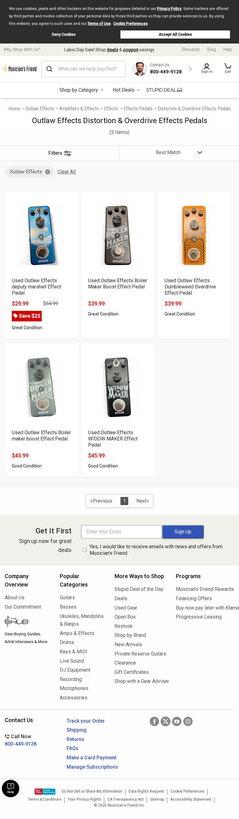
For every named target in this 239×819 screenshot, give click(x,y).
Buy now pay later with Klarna (205, 608)
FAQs (72, 748)
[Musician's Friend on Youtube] (176, 721)
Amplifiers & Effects (79, 109)
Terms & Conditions (45, 799)
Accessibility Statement (190, 799)
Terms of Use (99, 23)
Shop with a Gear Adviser (140, 681)
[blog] (27, 622)
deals (112, 49)
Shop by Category (78, 90)
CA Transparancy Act (125, 799)
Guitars (67, 597)
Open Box (125, 617)
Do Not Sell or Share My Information (92, 791)
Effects (111, 109)
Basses (68, 607)
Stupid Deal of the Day (139, 589)
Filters (55, 153)
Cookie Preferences (130, 23)
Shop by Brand (130, 635)
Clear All (67, 172)
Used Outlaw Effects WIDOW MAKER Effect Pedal (113, 439)
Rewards (191, 49)
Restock (124, 626)
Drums (67, 642)
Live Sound (72, 661)
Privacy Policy (169, 9)
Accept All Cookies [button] (175, 34)
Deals (121, 598)
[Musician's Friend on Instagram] (188, 721)
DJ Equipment (75, 670)
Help (227, 49)
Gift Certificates (132, 672)
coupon (130, 49)
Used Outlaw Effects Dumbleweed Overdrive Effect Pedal (190, 287)
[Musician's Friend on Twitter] (165, 721)
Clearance (125, 663)
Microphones (74, 688)
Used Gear (126, 608)
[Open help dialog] (10, 788)
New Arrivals (128, 644)
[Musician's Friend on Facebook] (154, 721)
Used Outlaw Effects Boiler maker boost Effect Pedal (41, 436)
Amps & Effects (77, 633)
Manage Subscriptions (92, 767)
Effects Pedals (138, 109)
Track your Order (86, 721)
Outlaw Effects (40, 109)
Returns (75, 739)
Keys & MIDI (73, 652)
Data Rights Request (146, 791)
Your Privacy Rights (84, 799)
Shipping (77, 730)
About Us (15, 597)
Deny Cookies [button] (64, 34)
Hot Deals (123, 90)
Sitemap (157, 799)
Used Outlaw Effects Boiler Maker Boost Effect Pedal (117, 284)
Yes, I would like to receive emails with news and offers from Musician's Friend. (156, 550)
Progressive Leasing (199, 617)
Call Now (20, 740)
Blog (211, 49)
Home (14, 109)
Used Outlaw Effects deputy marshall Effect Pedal (36, 287)
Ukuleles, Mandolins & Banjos (82, 620)
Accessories (73, 698)
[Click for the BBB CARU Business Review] (45, 792)
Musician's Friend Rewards (205, 589)
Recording (71, 679)
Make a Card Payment (91, 758)
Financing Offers (194, 598)
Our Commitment (23, 607)
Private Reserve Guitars (140, 654)
